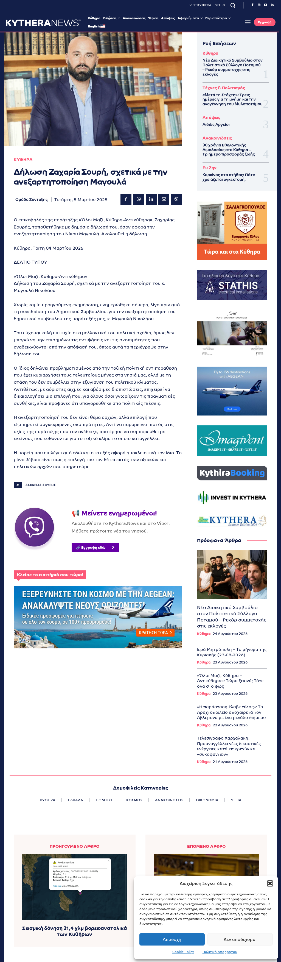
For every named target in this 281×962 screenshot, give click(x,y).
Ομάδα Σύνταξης (31, 199)
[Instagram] (259, 5)
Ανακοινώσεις (217, 138)
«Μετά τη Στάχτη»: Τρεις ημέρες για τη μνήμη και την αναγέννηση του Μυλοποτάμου (233, 99)
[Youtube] (265, 5)
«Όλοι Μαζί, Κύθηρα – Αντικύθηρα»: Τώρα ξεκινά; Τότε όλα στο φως (230, 680)
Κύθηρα (210, 53)
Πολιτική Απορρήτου (220, 952)
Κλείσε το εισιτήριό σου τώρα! (50, 574)
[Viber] (176, 199)
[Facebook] (252, 5)
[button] (270, 883)
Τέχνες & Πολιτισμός (224, 88)
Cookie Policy (183, 952)
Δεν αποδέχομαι (240, 939)
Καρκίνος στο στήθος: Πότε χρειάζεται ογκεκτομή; (229, 177)
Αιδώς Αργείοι (216, 124)
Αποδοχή (172, 939)
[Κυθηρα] (43, 23)
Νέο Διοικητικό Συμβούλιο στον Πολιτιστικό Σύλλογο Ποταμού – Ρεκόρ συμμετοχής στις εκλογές (233, 67)
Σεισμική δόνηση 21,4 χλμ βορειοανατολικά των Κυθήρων (74, 931)
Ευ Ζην (210, 168)
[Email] (163, 199)
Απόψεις (211, 117)
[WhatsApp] (138, 199)
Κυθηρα (23, 159)
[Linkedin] (272, 5)
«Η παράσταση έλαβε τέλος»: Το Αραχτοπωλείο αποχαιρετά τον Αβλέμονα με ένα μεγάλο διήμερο (231, 712)
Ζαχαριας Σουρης (41, 485)
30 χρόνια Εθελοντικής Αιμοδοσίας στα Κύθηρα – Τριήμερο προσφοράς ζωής (229, 150)
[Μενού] (248, 22)
